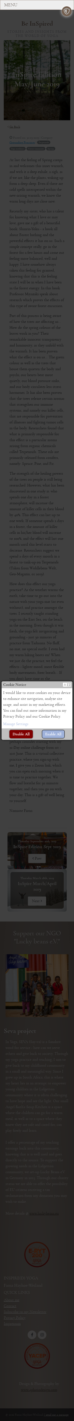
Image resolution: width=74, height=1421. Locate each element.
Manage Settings (15, 724)
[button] (67, 684)
